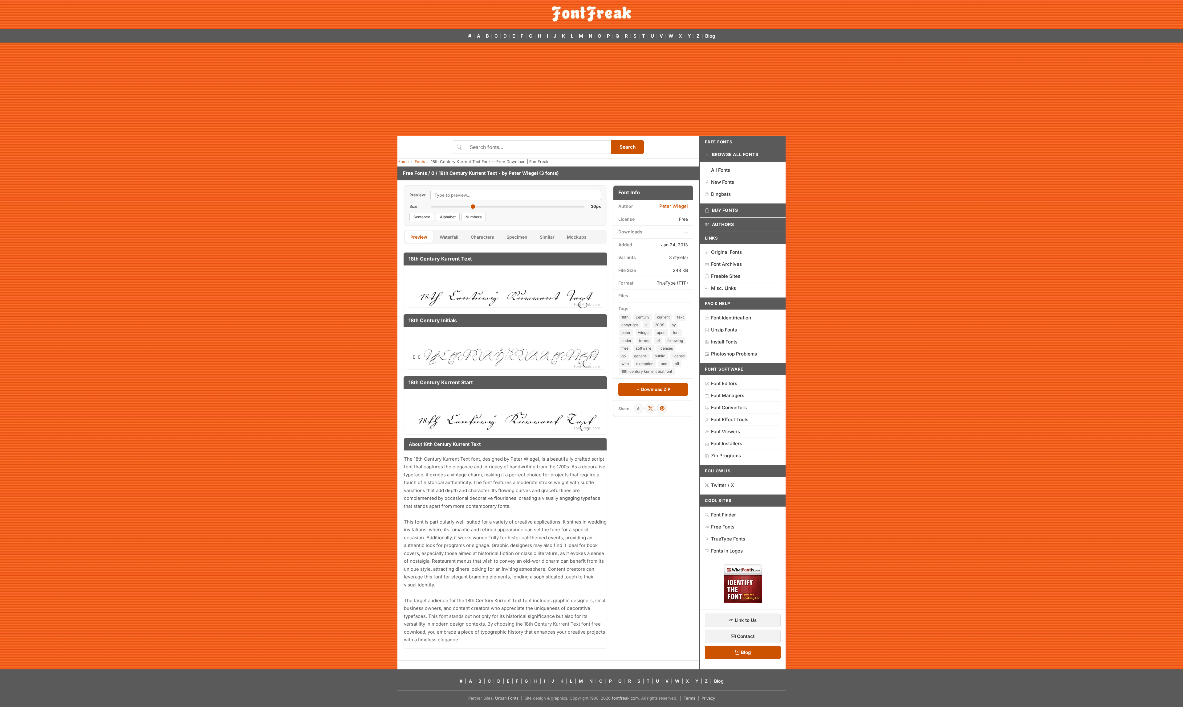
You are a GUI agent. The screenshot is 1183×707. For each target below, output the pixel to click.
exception (644, 363)
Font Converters (729, 407)
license (679, 356)
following (675, 340)
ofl (677, 363)
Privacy (708, 698)
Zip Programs (726, 455)
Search (628, 147)
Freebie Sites (725, 276)
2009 (659, 325)
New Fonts (722, 182)
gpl (624, 356)
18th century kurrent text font (646, 371)
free (624, 348)
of (658, 340)
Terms (689, 698)
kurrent (663, 317)
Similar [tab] (547, 237)
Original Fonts (726, 252)
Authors (723, 224)
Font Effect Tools (729, 419)
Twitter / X (722, 485)
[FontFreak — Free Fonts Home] (591, 14)
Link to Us (745, 620)
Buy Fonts (725, 210)
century (642, 317)
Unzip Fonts (724, 330)
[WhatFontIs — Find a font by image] (743, 601)
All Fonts (720, 170)
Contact (745, 636)
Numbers (473, 217)
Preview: (417, 194)
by (674, 325)
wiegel (643, 332)
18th (624, 317)
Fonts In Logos (727, 551)
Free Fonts (415, 173)
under (626, 340)
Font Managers (727, 395)
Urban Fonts (506, 698)
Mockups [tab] (577, 237)
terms (644, 340)
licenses (666, 348)
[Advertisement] (591, 90)
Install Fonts (724, 342)
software (643, 348)
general (640, 356)
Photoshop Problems (734, 354)
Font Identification (731, 318)
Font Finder (723, 515)
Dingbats (721, 194)
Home (403, 161)
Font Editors (724, 383)
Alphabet (448, 217)
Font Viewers (725, 431)
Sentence (421, 217)
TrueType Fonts (728, 539)
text (680, 317)
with (625, 363)
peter (626, 332)
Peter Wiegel (523, 173)
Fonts (420, 161)
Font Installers (726, 443)
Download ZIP (655, 389)
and (664, 363)
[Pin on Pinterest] (662, 408)
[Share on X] (650, 408)
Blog (710, 36)
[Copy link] (639, 408)
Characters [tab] (482, 237)
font (676, 332)
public (660, 356)
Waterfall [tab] (449, 237)
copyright (629, 325)
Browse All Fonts (735, 154)
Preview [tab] (418, 237)
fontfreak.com (625, 698)
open (661, 332)
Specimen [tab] (516, 237)
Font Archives (726, 264)
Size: (414, 206)
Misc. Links (723, 288)
